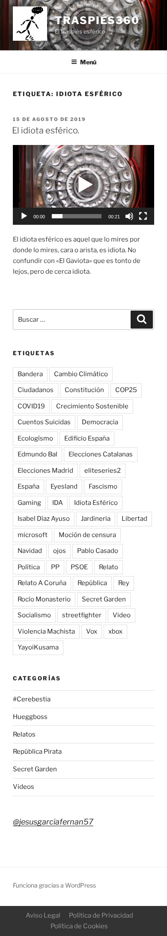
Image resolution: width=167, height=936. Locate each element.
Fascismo (103, 486)
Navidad (30, 551)
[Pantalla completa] (143, 216)
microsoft (33, 535)
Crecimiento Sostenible (92, 406)
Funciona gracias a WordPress (54, 885)
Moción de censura (87, 535)
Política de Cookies (79, 926)
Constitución (84, 390)
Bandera (30, 374)
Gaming (29, 503)
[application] (83, 184)
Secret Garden (104, 599)
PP (55, 567)
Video (122, 615)
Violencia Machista (46, 631)
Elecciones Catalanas (101, 454)
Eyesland (64, 486)
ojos (59, 551)
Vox (91, 631)
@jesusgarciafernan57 (53, 821)
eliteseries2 (102, 470)
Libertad (134, 518)
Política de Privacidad (101, 915)
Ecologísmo (35, 438)
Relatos (24, 734)
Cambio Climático (81, 374)
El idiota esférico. (45, 130)
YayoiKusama (38, 647)
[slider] (76, 216)
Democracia (100, 422)
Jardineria (95, 518)
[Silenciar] (129, 216)
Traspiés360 (97, 20)
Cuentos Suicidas (44, 422)
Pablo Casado (97, 551)
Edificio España (87, 438)
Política (29, 567)
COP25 (126, 390)
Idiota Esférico (96, 503)
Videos (23, 787)
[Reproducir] (24, 216)
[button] (83, 185)
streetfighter (81, 615)
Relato (108, 567)
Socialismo (34, 615)
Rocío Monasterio (44, 599)
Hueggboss (30, 717)
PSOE (79, 567)
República (92, 583)
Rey (123, 583)
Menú (88, 62)
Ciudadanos (36, 390)
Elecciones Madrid (45, 470)
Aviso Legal (43, 915)
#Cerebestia (32, 699)
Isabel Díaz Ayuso (44, 518)
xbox (115, 631)
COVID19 (31, 406)
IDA (57, 503)
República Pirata (37, 751)
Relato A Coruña (42, 583)
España (28, 486)
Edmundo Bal (37, 454)
